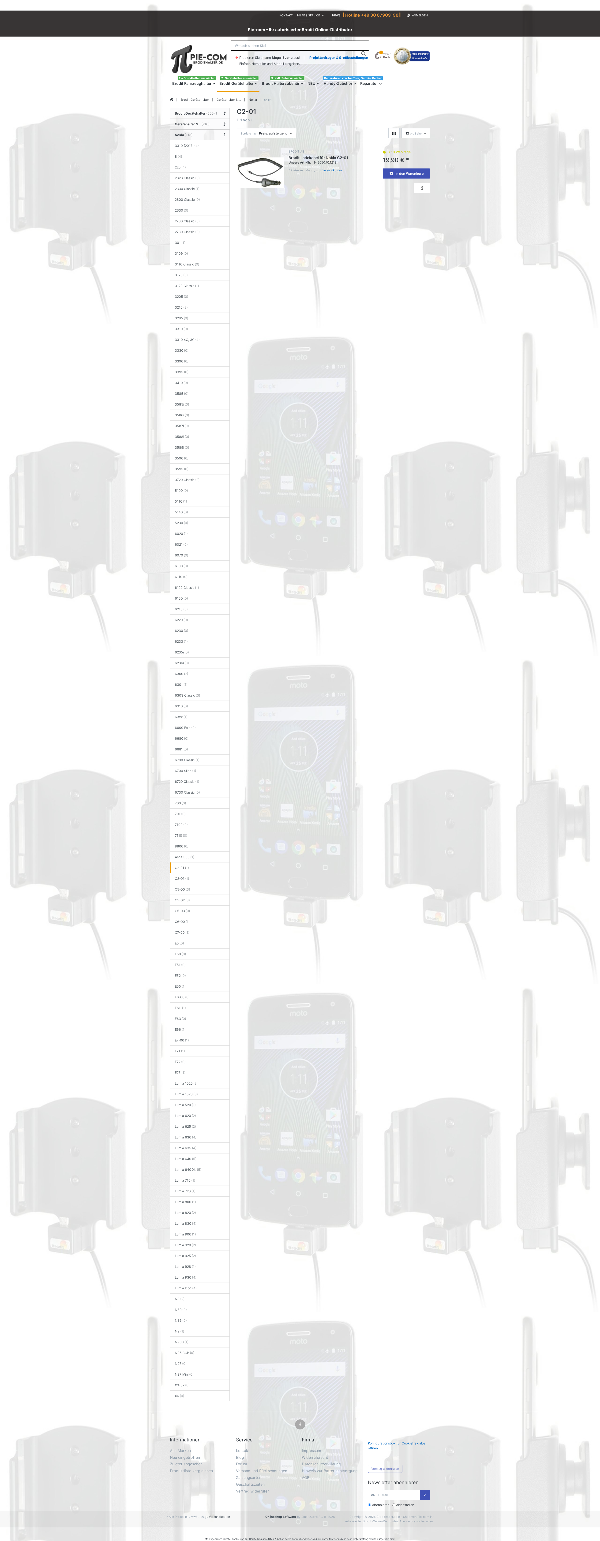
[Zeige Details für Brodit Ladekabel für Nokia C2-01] (260, 172)
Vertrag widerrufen (385, 1468)
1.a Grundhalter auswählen (197, 78)
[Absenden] (425, 1495)
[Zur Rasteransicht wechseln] (394, 133)
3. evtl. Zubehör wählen (287, 78)
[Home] (171, 99)
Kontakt (286, 15)
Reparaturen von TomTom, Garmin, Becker (353, 78)
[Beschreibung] (422, 188)
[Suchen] (364, 54)
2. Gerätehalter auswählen (239, 78)
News (336, 15)
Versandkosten (332, 170)
